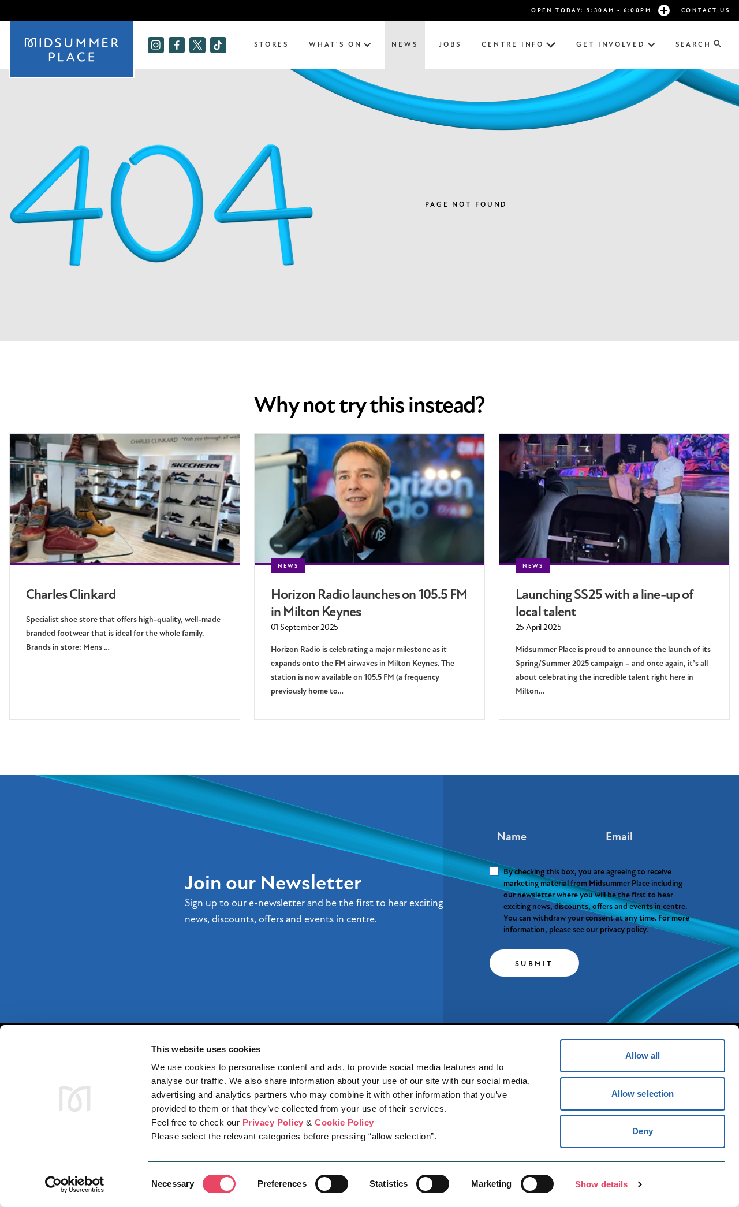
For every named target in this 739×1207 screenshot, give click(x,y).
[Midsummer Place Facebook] (177, 45)
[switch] (331, 1184)
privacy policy (623, 929)
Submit (534, 963)
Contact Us (705, 10)
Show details (601, 1184)
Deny (642, 1131)
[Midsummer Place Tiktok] (218, 45)
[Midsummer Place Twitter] (197, 45)
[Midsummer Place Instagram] (156, 45)
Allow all (642, 1055)
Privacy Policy (273, 1122)
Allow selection (642, 1093)
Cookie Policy (344, 1122)
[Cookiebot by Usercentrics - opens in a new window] (74, 1184)
